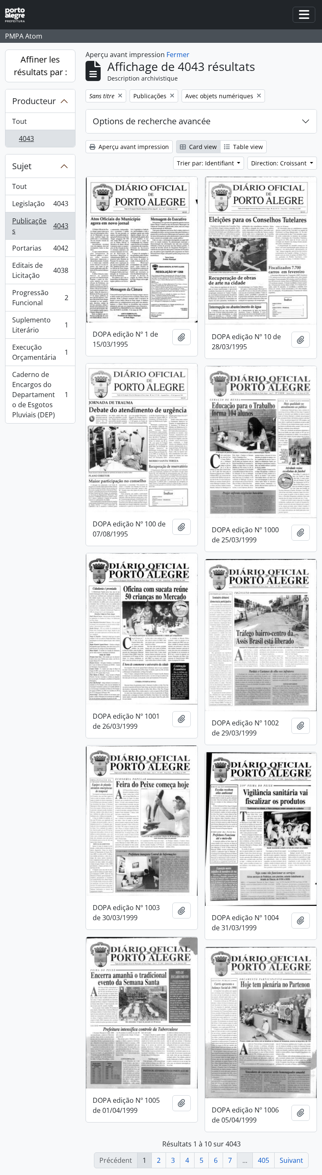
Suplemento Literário (40, 325)
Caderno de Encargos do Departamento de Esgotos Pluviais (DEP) (40, 394)
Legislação (40, 205)
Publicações (40, 226)
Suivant (291, 1160)
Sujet (21, 166)
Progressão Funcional (40, 297)
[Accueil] (18, 15)
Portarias (40, 250)
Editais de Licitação (40, 270)
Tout (19, 121)
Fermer (178, 54)
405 (263, 1160)
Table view (247, 147)
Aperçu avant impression (133, 147)
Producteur (34, 101)
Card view (202, 147)
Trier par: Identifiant (206, 163)
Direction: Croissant (279, 163)
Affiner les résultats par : (40, 66)
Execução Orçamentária (40, 352)
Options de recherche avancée (151, 121)
